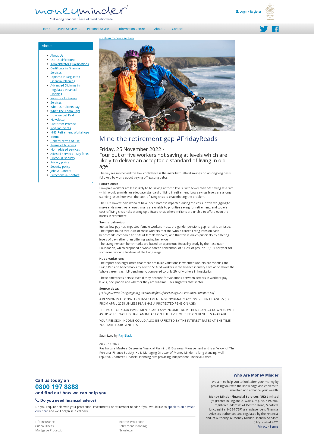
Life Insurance (45, 422)
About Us (56, 55)
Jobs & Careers (60, 171)
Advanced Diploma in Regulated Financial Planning (65, 89)
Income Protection (131, 422)
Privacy (262, 426)
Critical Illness (44, 426)
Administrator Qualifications (69, 64)
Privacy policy (59, 162)
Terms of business (63, 145)
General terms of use (65, 141)
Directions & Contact (64, 175)
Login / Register (250, 11)
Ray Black (125, 335)
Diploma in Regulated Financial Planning (65, 79)
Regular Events (60, 128)
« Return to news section (116, 38)
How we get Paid (62, 115)
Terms (54, 137)
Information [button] (131, 29)
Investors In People (63, 98)
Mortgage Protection (49, 430)
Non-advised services (65, 149)
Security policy (60, 166)
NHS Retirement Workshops (69, 132)
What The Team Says (65, 111)
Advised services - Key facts (69, 154)
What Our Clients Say (64, 107)
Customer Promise (63, 124)
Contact (177, 29)
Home (46, 29)
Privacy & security (62, 158)
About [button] (158, 29)
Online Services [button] (67, 29)
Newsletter (58, 119)
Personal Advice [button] (98, 29)
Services (56, 102)
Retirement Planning (133, 426)
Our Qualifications (62, 60)
